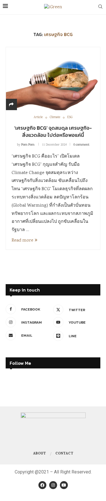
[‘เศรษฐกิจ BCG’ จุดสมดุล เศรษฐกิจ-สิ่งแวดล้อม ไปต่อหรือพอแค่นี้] (53, 78)
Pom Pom (27, 144)
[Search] (100, 7)
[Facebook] (42, 485)
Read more (22, 240)
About (39, 454)
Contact (64, 454)
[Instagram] (53, 485)
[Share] (11, 105)
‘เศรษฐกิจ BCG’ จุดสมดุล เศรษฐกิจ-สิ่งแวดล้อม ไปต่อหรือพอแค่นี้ (53, 131)
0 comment (81, 144)
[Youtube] (64, 485)
